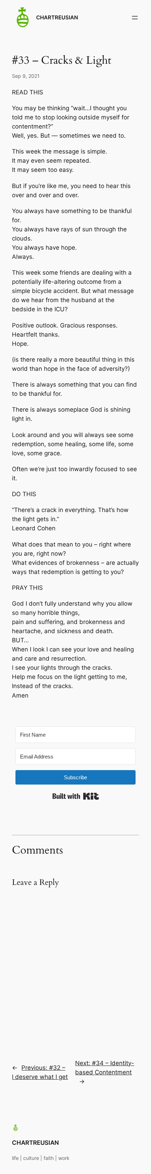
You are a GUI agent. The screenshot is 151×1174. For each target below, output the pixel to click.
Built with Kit (75, 796)
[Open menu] (135, 17)
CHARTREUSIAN (57, 17)
